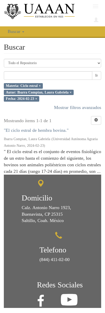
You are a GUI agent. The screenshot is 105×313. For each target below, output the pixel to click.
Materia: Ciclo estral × (23, 86)
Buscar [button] (15, 31)
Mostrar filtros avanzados (77, 107)
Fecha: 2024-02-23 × (21, 99)
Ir (96, 75)
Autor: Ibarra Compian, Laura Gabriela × (39, 92)
